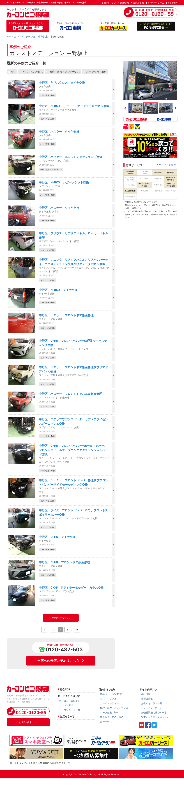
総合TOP (65, 689)
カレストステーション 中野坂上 (31, 36)
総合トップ (110, 2)
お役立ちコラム (156, 2)
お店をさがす (67, 716)
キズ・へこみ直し (33, 71)
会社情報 (124, 2)
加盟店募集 (138, 2)
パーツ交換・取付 (96, 71)
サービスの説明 (167, 164)
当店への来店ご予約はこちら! (58, 660)
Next (175, 108)
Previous (125, 108)
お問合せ (172, 2)
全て (13, 71)
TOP (9, 36)
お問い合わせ (27, 722)
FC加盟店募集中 (156, 26)
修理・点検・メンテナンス (65, 71)
